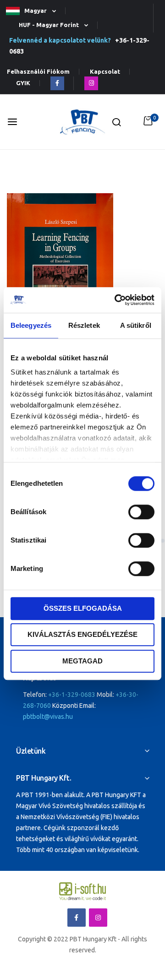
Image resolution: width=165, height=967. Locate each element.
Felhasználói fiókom (38, 72)
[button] (35, 11)
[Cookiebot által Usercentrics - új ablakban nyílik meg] (116, 300)
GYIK (23, 83)
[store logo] (82, 122)
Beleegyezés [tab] (31, 325)
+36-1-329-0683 (71, 694)
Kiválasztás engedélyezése (83, 634)
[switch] (141, 512)
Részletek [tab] (84, 325)
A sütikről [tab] (135, 325)
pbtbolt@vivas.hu (48, 716)
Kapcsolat (105, 72)
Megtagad (82, 661)
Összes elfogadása (83, 608)
